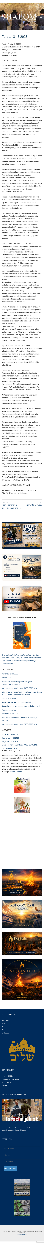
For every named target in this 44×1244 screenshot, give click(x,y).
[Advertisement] (22, 840)
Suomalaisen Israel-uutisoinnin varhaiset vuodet (21, 706)
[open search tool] (37, 17)
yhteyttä (8, 1082)
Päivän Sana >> (16, 772)
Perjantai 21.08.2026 (10, 714)
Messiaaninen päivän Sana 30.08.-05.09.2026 (19, 688)
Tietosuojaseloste (22, 1234)
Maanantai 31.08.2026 (10, 734)
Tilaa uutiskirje (7, 1076)
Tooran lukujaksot (9, 710)
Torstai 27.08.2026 (9, 748)
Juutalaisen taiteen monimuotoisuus (16, 702)
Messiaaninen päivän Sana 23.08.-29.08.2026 (19, 724)
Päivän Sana (7, 678)
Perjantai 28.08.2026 (10, 674)
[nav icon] (41, 16)
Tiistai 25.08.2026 (9, 698)
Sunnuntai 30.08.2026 (10, 738)
